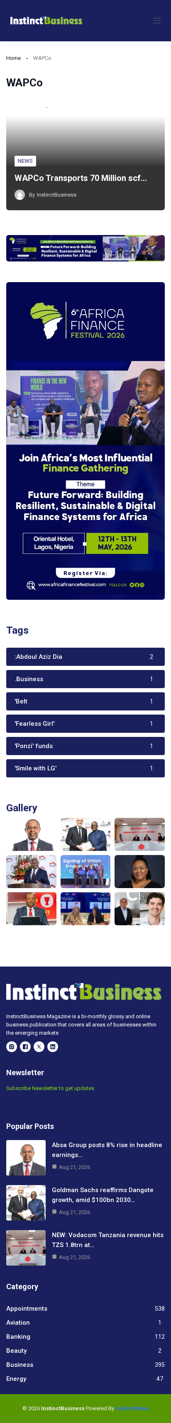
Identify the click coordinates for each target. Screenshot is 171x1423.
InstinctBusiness (56, 195)
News (25, 161)
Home (13, 58)
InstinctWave (132, 1408)
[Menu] (157, 20)
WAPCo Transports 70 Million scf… (81, 178)
